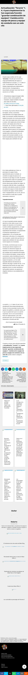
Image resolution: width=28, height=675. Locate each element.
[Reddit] (24, 369)
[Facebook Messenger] (6, 369)
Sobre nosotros (4, 667)
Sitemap (3, 664)
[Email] (20, 369)
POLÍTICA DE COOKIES (6, 655)
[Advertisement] (14, 41)
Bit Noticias (5, 360)
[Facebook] (2, 369)
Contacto (3, 665)
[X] (9, 369)
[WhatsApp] (13, 369)
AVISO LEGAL (4, 653)
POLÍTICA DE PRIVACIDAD (7, 656)
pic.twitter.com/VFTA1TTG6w (11, 103)
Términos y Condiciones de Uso (7, 657)
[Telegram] (16, 369)
